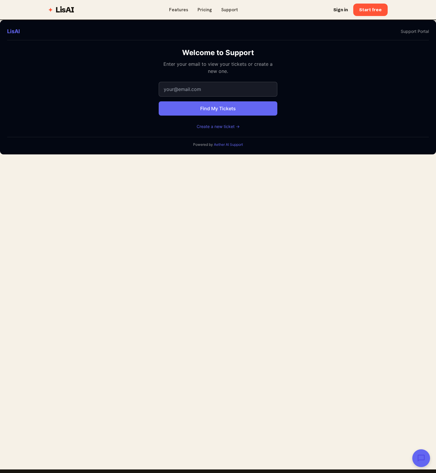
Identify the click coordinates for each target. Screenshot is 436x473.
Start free (370, 9)
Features (178, 10)
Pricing (205, 10)
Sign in (340, 9)
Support (229, 10)
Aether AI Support (228, 144)
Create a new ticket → (218, 126)
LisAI (64, 10)
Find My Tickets (218, 108)
